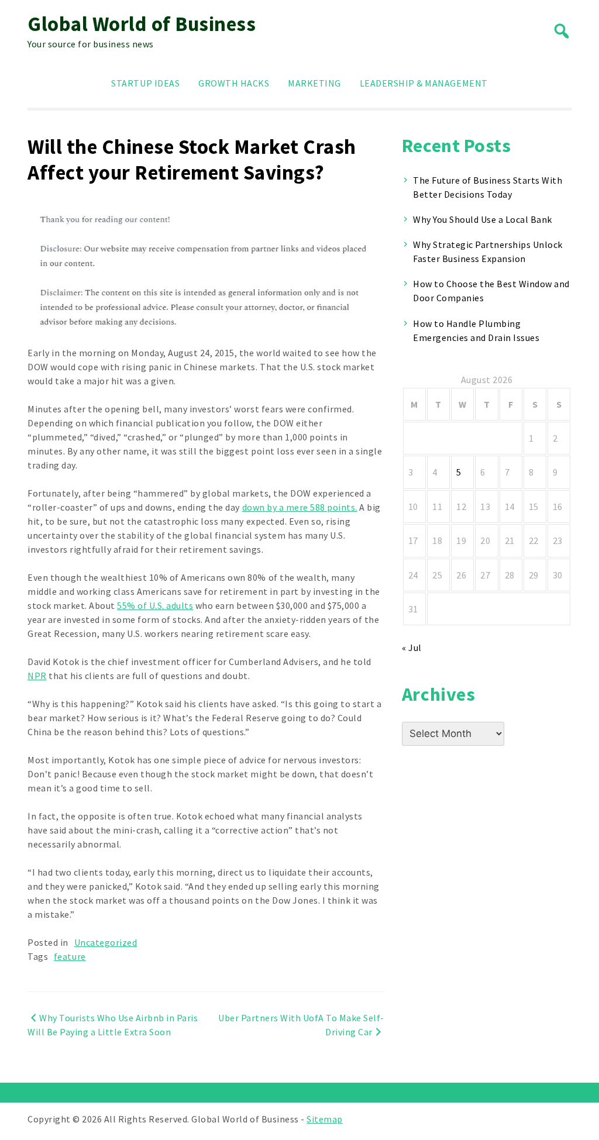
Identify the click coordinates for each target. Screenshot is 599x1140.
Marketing (314, 83)
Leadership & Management (424, 83)
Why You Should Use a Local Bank (482, 219)
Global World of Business (141, 24)
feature (70, 956)
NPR (37, 675)
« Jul (412, 647)
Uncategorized (105, 942)
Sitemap (325, 1119)
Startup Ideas (145, 83)
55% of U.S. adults (155, 605)
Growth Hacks (233, 83)
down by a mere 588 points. (299, 507)
